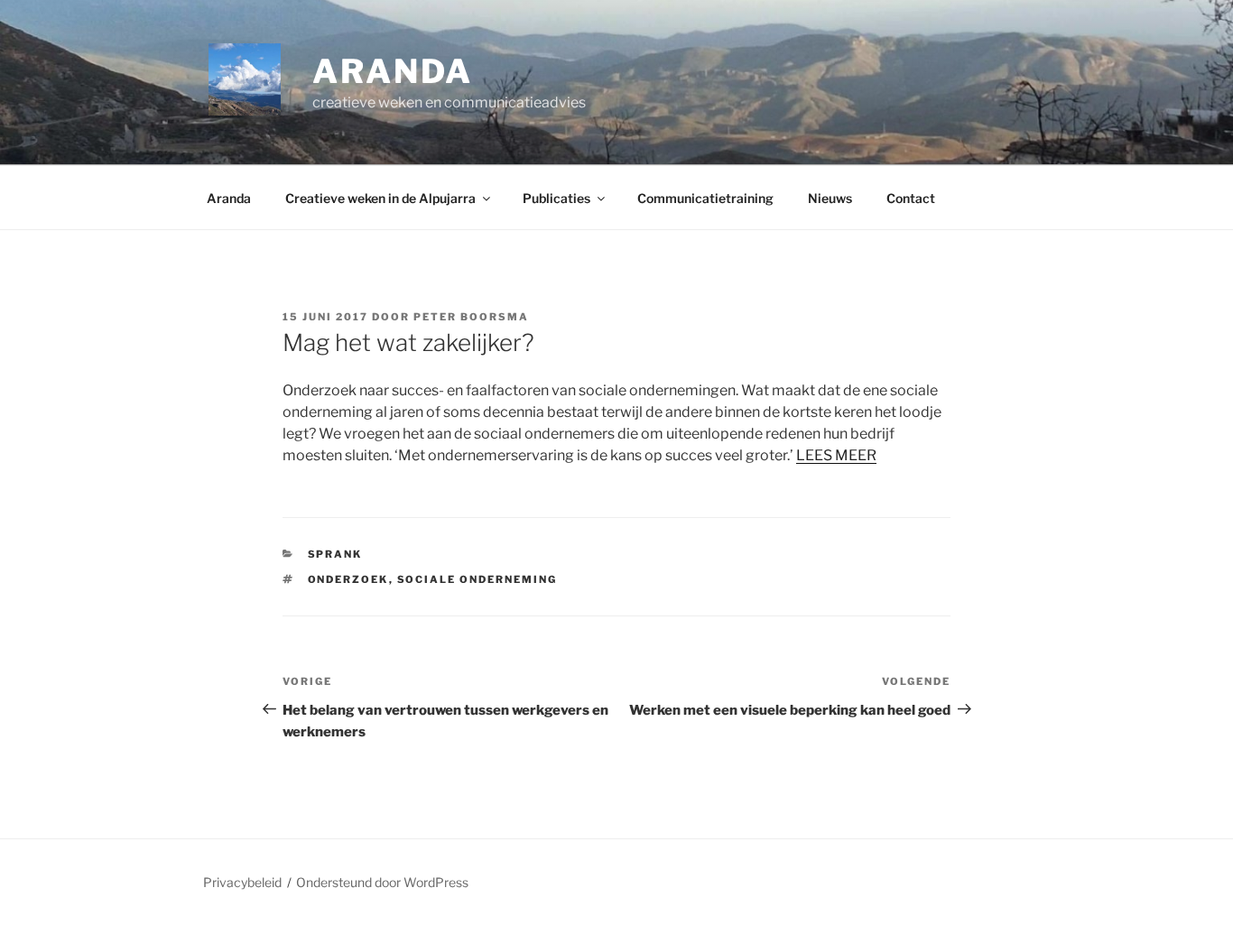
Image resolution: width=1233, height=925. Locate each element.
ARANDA (392, 71)
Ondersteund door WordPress (382, 882)
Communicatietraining (705, 198)
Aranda (229, 198)
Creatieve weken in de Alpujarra (380, 198)
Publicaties (556, 198)
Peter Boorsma (471, 316)
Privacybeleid (242, 882)
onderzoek (348, 579)
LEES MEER (836, 455)
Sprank (335, 554)
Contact (910, 198)
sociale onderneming (477, 579)
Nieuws (830, 198)
